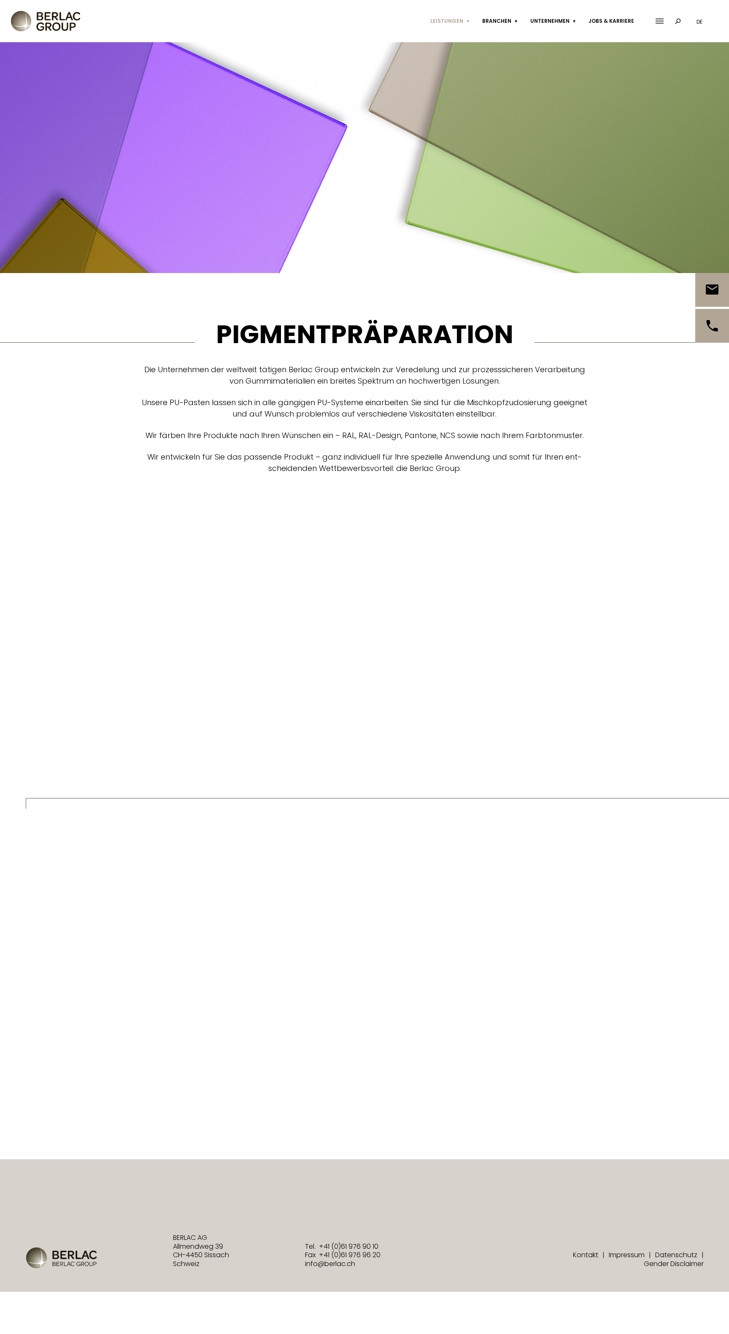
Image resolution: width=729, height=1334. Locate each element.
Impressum (627, 1255)
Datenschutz (676, 1255)
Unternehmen (550, 20)
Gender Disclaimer (674, 1264)
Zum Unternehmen (426, 969)
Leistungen (446, 20)
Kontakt (585, 1255)
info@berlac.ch (330, 1264)
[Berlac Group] (46, 21)
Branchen (496, 20)
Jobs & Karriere (611, 20)
